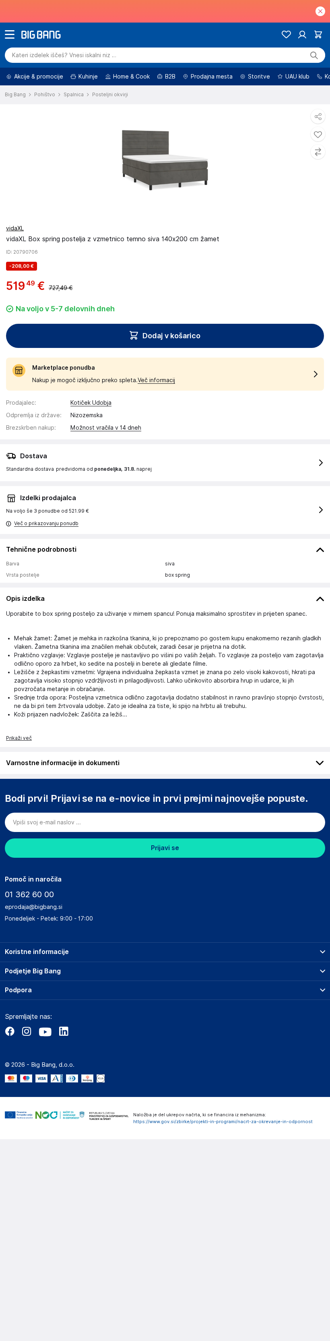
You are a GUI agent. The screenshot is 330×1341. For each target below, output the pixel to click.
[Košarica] (318, 34)
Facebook (9, 1031)
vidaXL (15, 228)
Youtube (45, 1031)
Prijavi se (165, 848)
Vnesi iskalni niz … (64, 55)
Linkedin (63, 1031)
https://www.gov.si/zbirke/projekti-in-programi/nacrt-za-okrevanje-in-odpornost (223, 1121)
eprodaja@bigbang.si (33, 907)
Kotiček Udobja (90, 402)
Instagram (26, 1031)
